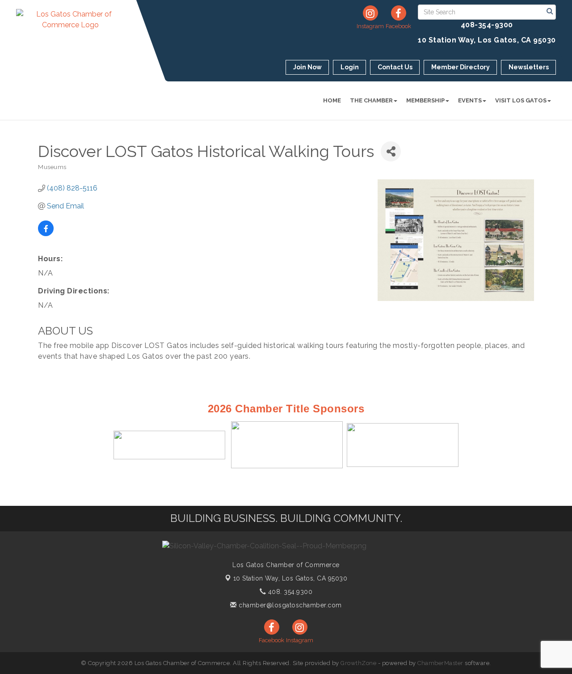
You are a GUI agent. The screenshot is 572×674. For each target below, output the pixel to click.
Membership (425, 100)
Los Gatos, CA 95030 (290, 578)
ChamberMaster (440, 663)
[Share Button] (391, 151)
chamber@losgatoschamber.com (289, 605)
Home (332, 100)
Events (470, 100)
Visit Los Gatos (521, 100)
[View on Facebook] (46, 233)
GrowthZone (358, 663)
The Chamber (371, 100)
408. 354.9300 (289, 591)
